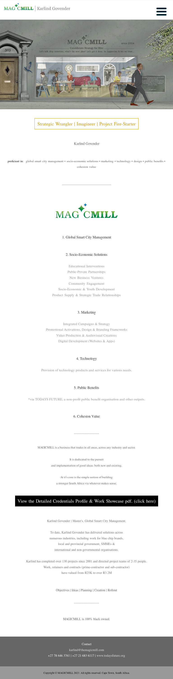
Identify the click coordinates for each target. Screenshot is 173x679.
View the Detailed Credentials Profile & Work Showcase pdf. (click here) (87, 501)
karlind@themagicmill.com (86, 650)
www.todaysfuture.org (111, 655)
